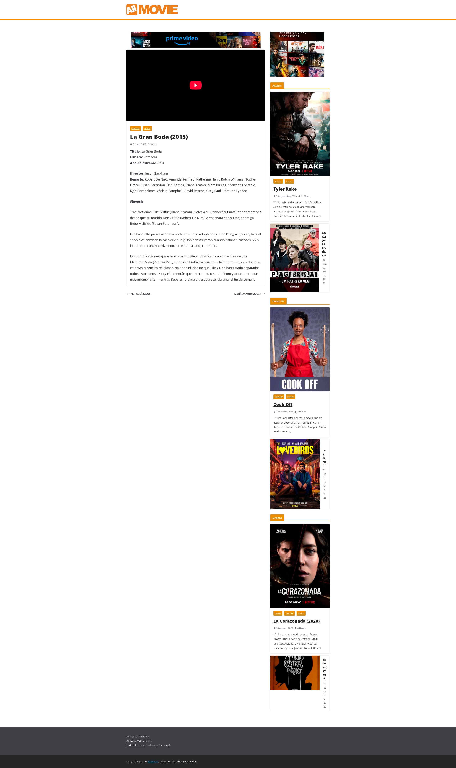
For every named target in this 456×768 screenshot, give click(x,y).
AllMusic (131, 736)
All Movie (305, 196)
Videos (147, 128)
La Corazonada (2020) (296, 621)
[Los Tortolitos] (295, 474)
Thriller (289, 613)
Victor (153, 144)
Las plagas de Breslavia (324, 244)
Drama (278, 613)
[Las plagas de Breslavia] (294, 258)
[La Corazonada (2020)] (300, 566)
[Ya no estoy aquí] (295, 683)
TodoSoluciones (135, 745)
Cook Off (282, 404)
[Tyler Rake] (300, 134)
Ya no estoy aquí (325, 669)
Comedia (135, 128)
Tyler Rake (285, 189)
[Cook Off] (300, 349)
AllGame (131, 741)
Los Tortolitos (325, 460)
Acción (278, 181)
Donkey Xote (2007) (247, 294)
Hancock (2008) (141, 294)
